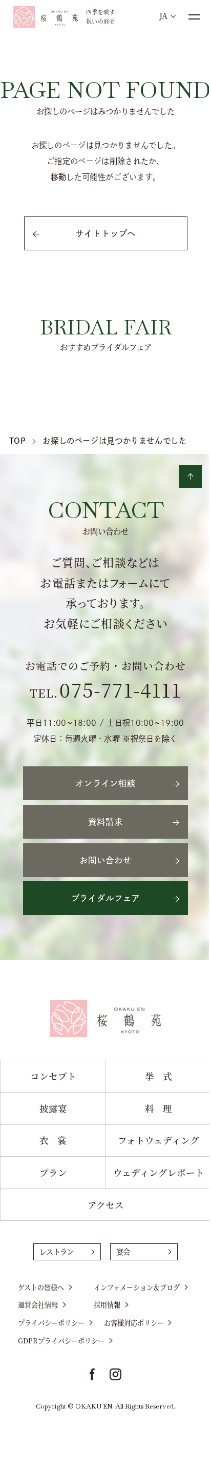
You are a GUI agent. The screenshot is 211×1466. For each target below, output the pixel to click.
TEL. (105, 693)
